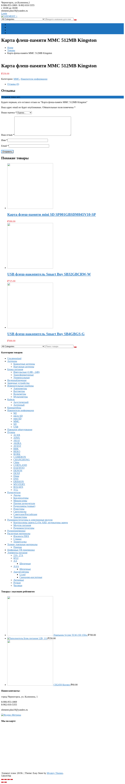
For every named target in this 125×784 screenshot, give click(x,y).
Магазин (11, 27)
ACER (16, 435)
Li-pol (22, 574)
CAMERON (19, 457)
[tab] (65, 84)
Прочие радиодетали (24, 503)
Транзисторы (20, 517)
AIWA (16, 437)
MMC (17, 79)
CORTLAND (20, 465)
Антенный (19, 405)
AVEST (17, 446)
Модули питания (22, 525)
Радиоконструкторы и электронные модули (30, 520)
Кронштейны (14, 407)
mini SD (17, 418)
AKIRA (17, 443)
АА (15, 561)
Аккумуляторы (21, 571)
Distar (16, 476)
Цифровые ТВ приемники (21, 550)
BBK (16, 448)
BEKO (16, 451)
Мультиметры (20, 396)
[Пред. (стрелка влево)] (2, 782)
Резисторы (18, 509)
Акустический (21, 402)
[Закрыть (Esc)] (2, 779)
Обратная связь (15, 32)
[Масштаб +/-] (11, 779)
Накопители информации (34, 79)
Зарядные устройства (18, 383)
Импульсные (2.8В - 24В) (26, 372)
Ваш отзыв (7, 135)
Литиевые (18, 580)
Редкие (17, 582)
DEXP (16, 473)
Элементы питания (17, 552)
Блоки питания (15, 369)
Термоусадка (20, 541)
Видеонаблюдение (17, 380)
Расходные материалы (18, 533)
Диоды (17, 495)
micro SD (18, 416)
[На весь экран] (8, 779)
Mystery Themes (55, 773)
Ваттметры (19, 391)
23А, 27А (18, 555)
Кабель (11, 399)
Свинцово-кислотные (31, 577)
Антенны (12, 361)
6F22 (15, 558)
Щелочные (25, 563)
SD (15, 424)
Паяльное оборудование (19, 429)
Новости (11, 30)
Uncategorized (14, 358)
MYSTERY (19, 484)
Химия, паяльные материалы (22, 544)
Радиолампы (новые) (24, 506)
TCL (15, 489)
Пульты (11, 432)
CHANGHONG (21, 459)
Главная (11, 24)
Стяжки (17, 539)
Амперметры (20, 388)
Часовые (17, 585)
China (16, 462)
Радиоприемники (16, 530)
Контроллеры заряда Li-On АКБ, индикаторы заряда (40, 522)
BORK (16, 454)
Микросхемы (20, 500)
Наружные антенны (23, 366)
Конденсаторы (21, 498)
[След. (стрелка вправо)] (5, 782)
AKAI (16, 440)
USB (15, 427)
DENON (17, 470)
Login (4, 13)
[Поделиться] (5, 779)
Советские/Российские (25, 514)
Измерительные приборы (20, 385)
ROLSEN (18, 487)
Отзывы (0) (13, 84)
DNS (15, 478)
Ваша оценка (9, 112)
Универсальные (21, 377)
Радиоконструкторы (23, 528)
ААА (16, 566)
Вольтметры (19, 394)
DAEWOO (19, 468)
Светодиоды (19, 511)
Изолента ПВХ (21, 536)
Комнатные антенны (24, 364)
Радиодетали (14, 492)
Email (5, 146)
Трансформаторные (23, 375)
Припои (17, 547)
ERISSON (18, 481)
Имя (4, 140)
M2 (15, 413)
